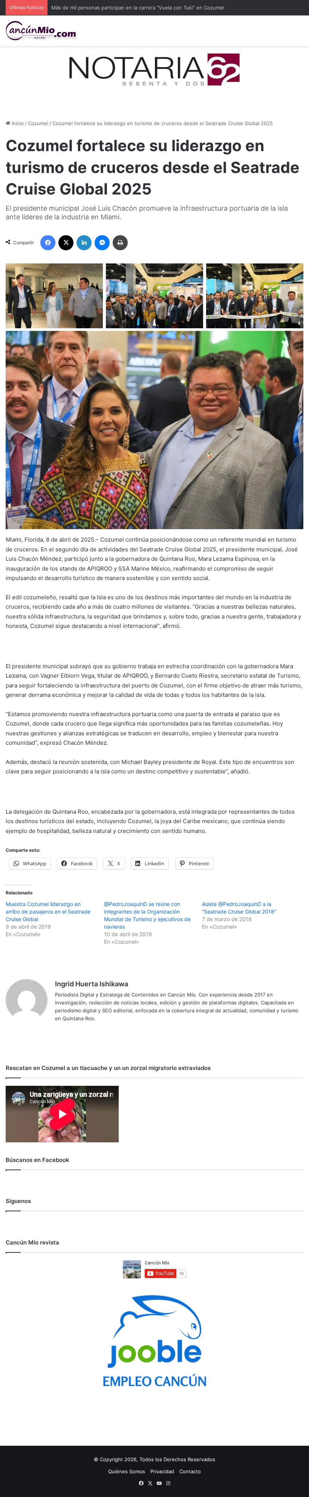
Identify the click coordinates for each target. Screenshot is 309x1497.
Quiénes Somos (126, 1471)
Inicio (17, 123)
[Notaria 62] (154, 69)
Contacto (190, 1471)
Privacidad (162, 1471)
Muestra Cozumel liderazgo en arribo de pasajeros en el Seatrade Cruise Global (48, 911)
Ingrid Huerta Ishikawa (91, 984)
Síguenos (18, 1201)
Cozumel (38, 123)
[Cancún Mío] (41, 31)
